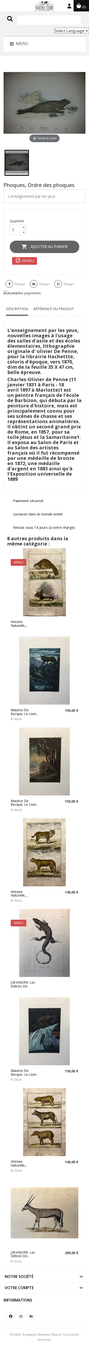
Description (17, 308)
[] (19, 23)
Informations (18, 1300)
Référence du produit (53, 308)
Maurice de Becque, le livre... (24, 712)
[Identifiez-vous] (69, 7)
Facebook (10, 1316)
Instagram (21, 1316)
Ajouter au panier (45, 246)
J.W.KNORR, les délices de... (23, 984)
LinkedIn (31, 1316)
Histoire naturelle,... (19, 623)
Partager (20, 283)
